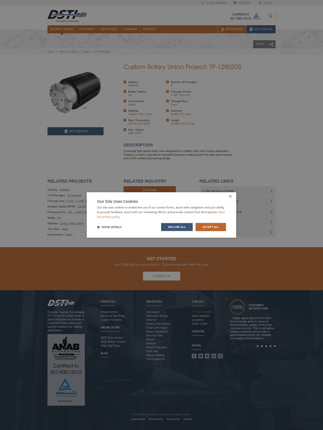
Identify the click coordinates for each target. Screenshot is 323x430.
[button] (109, 227)
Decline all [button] (177, 227)
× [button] (230, 196)
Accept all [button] (211, 227)
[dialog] (161, 215)
